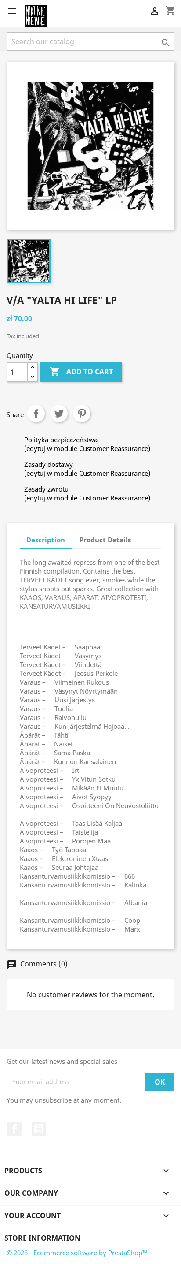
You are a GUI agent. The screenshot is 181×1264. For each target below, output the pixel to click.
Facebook (14, 1129)
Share (36, 413)
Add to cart (81, 371)
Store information (42, 1238)
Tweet (59, 413)
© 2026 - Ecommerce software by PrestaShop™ (77, 1252)
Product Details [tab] (105, 539)
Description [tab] (45, 539)
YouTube (39, 1129)
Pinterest (81, 413)
